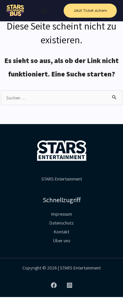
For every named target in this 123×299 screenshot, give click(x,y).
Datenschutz (62, 223)
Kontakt (61, 231)
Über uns (61, 240)
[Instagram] (69, 285)
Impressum (61, 214)
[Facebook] (54, 285)
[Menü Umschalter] (44, 11)
